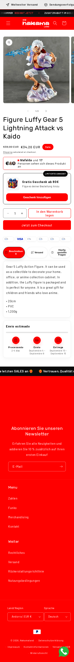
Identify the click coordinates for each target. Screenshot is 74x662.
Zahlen (13, 498)
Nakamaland (27, 640)
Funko (12, 508)
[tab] (14, 252)
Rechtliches (16, 552)
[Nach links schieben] (27, 111)
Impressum (14, 646)
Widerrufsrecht (38, 653)
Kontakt (13, 526)
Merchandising (18, 517)
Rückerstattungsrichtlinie (26, 571)
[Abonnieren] (61, 466)
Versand (13, 562)
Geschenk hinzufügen (37, 197)
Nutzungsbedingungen (24, 580)
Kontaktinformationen (36, 646)
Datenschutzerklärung (51, 640)
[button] (8, 23)
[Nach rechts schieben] (46, 111)
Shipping (7, 152)
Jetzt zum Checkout (37, 225)
